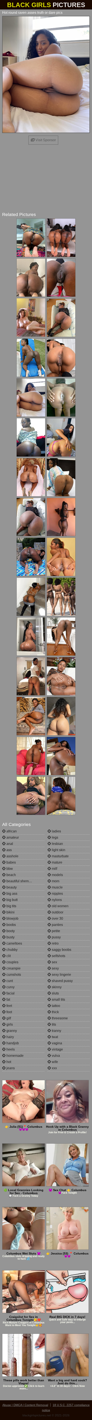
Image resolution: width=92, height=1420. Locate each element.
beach (11, 875)
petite (55, 931)
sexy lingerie (61, 974)
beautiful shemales (20, 881)
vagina (56, 1043)
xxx (54, 1068)
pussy (56, 937)
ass (9, 850)
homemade (15, 1055)
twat (54, 1037)
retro (55, 943)
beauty (11, 887)
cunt (9, 981)
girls (9, 1024)
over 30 (57, 918)
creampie (13, 968)
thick (55, 1012)
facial (10, 993)
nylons (56, 900)
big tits (11, 906)
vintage (57, 1049)
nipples (57, 893)
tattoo (55, 1006)
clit (8, 956)
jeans (10, 1068)
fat (8, 999)
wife (54, 1062)
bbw (9, 868)
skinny (56, 987)
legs (54, 837)
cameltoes (14, 943)
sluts (55, 993)
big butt (12, 900)
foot (9, 1012)
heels (10, 1049)
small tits (58, 999)
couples (12, 962)
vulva (55, 1055)
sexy (55, 968)
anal (9, 844)
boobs (11, 925)
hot (8, 1062)
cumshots (13, 974)
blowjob (12, 918)
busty (10, 937)
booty (10, 931)
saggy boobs (61, 949)
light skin (58, 850)
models (57, 875)
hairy (10, 1037)
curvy (10, 987)
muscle (57, 887)
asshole (12, 856)
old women (59, 906)
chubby (12, 949)
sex (54, 962)
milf (54, 868)
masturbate (60, 856)
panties (57, 925)
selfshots (58, 956)
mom (55, 881)
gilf (8, 1018)
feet (9, 1006)
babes (11, 862)
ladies (56, 831)
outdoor (57, 912)
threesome (59, 1018)
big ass (11, 893)
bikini (10, 912)
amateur (12, 837)
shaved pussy (62, 981)
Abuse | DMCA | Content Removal (25, 1405)
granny (11, 1030)
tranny (56, 1030)
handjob (12, 1043)
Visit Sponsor (45, 140)
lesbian (57, 844)
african (11, 831)
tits (53, 1024)
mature (56, 862)
